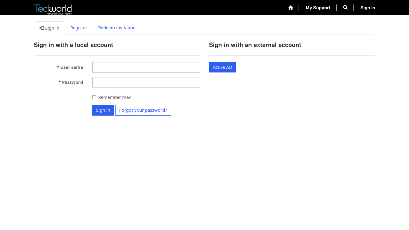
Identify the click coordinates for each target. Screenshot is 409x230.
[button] (345, 7)
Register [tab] (78, 28)
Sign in (103, 110)
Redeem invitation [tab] (117, 28)
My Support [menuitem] (318, 7)
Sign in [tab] (51, 28)
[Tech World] (53, 8)
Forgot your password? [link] (143, 110)
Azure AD (222, 67)
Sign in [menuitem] (367, 7)
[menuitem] (290, 7)
